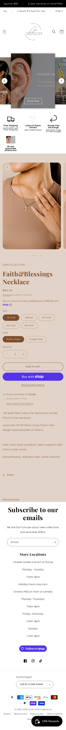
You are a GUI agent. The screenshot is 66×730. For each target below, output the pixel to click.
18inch (29, 317)
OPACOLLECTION (31, 709)
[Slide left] (25, 256)
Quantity (7, 347)
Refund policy (20, 714)
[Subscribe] (55, 542)
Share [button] (10, 475)
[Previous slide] (4, 81)
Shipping (7, 295)
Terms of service (54, 714)
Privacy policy (37, 714)
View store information (19, 404)
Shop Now (33, 101)
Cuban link (36, 339)
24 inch (29, 325)
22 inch (11, 325)
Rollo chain (13, 339)
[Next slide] (61, 81)
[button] (4, 32)
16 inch (11, 317)
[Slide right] (41, 256)
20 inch (46, 317)
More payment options (33, 385)
